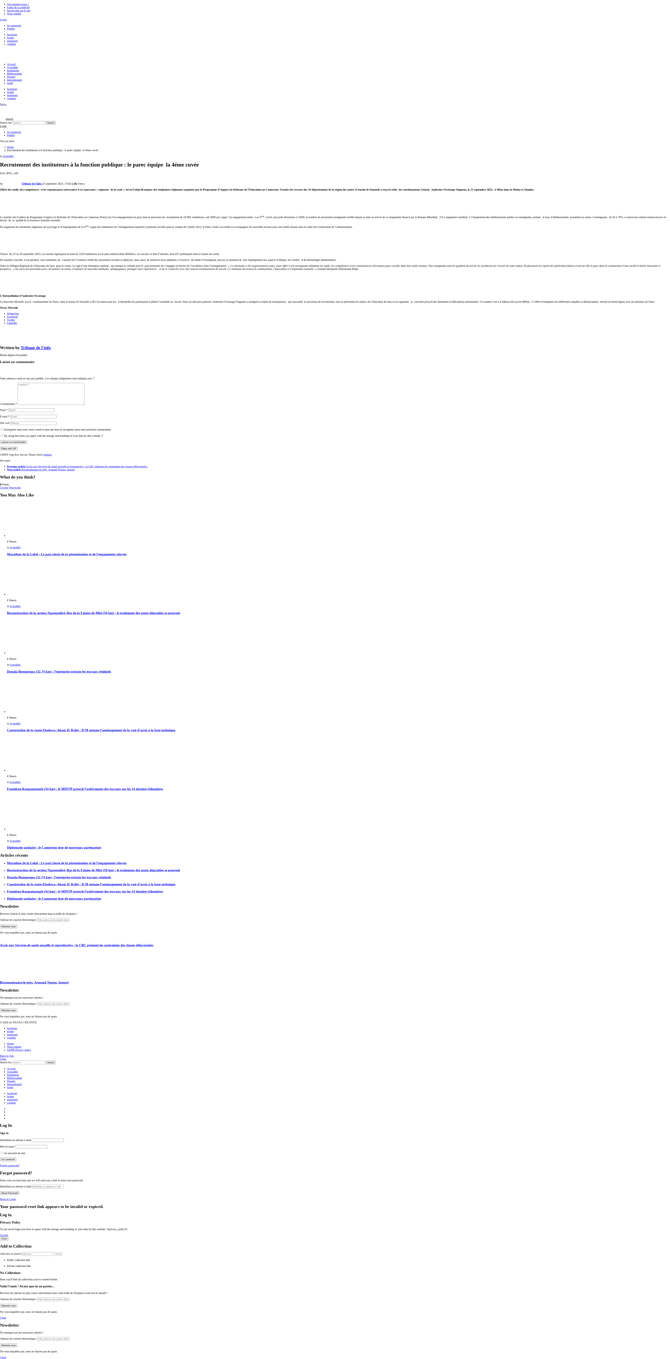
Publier (11, 28)
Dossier (11, 76)
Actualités (12, 67)
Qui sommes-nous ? (18, 4)
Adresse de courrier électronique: (18, 919)
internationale (14, 79)
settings (47, 454)
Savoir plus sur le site (18, 10)
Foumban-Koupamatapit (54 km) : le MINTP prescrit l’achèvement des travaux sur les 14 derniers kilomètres (85, 789)
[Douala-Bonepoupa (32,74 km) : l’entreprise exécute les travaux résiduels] (338, 636)
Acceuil (11, 64)
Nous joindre (14, 13)
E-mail (4, 416)
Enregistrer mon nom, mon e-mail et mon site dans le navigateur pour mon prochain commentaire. (57, 429)
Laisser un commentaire (13, 442)
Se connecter (14, 25)
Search (50, 123)
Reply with (8, 448)
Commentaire (8, 403)
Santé (10, 83)
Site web (5, 422)
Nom (4, 410)
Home (10, 1043)
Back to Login (8, 1199)
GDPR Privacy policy (19, 1049)
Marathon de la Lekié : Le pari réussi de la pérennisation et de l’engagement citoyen (66, 554)
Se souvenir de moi (14, 1153)
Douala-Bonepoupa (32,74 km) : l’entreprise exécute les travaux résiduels (59, 671)
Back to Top (7, 1055)
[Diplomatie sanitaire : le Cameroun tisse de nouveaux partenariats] (338, 812)
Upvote (4, 487)
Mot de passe (7, 1146)
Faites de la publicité (18, 7)
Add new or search (11, 1253)
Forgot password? (10, 1165)
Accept (4, 1235)
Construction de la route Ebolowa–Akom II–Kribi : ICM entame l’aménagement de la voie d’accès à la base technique (91, 730)
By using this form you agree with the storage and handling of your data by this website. (53, 435)
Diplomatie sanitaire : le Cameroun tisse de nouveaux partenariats (54, 847)
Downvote (15, 487)
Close (3, 1059)
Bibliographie (14, 73)
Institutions (13, 70)
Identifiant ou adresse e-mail (15, 1140)
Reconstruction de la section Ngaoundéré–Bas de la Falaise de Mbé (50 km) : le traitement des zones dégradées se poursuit (93, 613)
